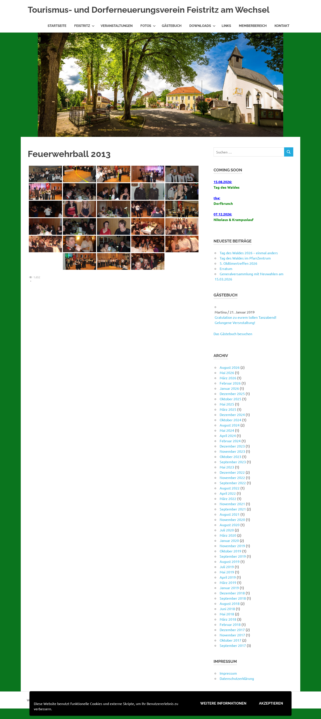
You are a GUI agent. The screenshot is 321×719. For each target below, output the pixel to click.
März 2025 (228, 409)
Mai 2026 (227, 372)
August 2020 (230, 524)
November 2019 (232, 545)
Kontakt (281, 26)
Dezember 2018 (232, 593)
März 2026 (228, 378)
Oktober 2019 (230, 551)
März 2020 (228, 535)
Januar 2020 (229, 540)
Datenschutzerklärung (237, 678)
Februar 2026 (230, 383)
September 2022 (233, 482)
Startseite (57, 26)
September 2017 (233, 645)
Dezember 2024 (232, 414)
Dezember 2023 (232, 446)
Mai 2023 (227, 467)
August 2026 (230, 367)
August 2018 (230, 603)
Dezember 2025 (232, 393)
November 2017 (232, 635)
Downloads (200, 26)
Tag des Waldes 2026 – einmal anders (249, 253)
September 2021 (233, 509)
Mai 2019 (227, 572)
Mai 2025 (227, 404)
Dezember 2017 (232, 629)
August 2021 (230, 514)
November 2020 (232, 519)
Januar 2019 (229, 587)
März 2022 (228, 498)
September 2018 (233, 598)
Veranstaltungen (117, 26)
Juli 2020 (227, 530)
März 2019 (228, 582)
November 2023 (232, 451)
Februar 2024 (230, 441)
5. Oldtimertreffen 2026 (238, 263)
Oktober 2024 (230, 420)
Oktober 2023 (230, 456)
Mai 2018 (227, 614)
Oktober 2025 (230, 399)
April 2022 (228, 493)
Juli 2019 (227, 566)
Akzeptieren (271, 703)
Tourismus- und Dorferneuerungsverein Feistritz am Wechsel (148, 10)
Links (226, 26)
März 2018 (228, 619)
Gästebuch (171, 26)
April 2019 (228, 577)
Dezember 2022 (232, 472)
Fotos (145, 26)
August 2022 (230, 488)
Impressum (228, 673)
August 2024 (230, 425)
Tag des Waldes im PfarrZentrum (245, 258)
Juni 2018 (227, 608)
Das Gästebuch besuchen (233, 333)
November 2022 (232, 477)
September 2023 (233, 462)
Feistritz (82, 26)
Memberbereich (253, 26)
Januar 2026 (229, 388)
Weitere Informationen (223, 703)
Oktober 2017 (230, 640)
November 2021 (232, 503)
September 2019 (233, 556)
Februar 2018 (230, 624)
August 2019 (230, 561)
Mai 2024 (227, 430)
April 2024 (228, 435)
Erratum (226, 268)
